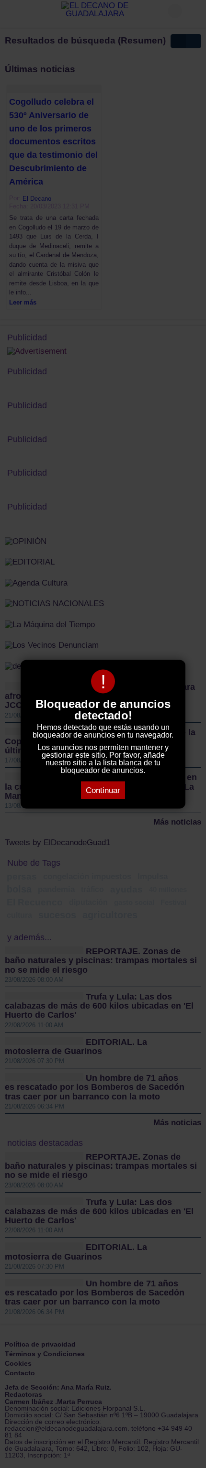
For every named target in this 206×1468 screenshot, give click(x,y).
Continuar (103, 789)
